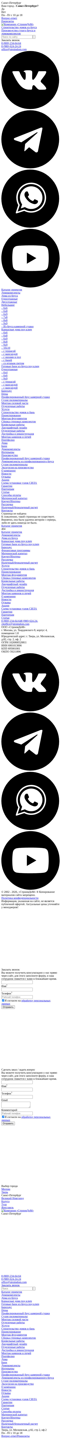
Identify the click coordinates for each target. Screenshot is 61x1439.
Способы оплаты (11, 495)
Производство (9, 455)
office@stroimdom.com (14, 49)
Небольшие (8, 305)
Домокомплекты (10, 292)
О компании (8, 470)
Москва (5, 1189)
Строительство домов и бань (18, 412)
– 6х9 (4, 314)
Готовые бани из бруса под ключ (20, 366)
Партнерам (7, 489)
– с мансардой (9, 354)
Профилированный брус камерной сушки (25, 397)
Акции (5, 479)
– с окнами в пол (11, 357)
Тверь (4, 1192)
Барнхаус (6, 390)
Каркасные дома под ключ (16, 329)
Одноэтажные (9, 298)
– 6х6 (4, 308)
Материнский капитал (14, 498)
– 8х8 (4, 320)
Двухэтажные (9, 301)
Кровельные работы (13, 424)
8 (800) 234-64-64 (11, 43)
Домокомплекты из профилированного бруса (27, 461)
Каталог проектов (11, 289)
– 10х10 (5, 347)
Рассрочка (7, 504)
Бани (4, 446)
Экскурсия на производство (17, 467)
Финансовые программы (15, 550)
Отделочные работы (13, 406)
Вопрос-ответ (9, 18)
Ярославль (7, 1207)
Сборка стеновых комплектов (18, 421)
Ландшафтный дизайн (14, 427)
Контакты (7, 510)
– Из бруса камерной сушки (17, 326)
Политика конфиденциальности (19, 898)
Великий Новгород (12, 1198)
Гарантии (6, 485)
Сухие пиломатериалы (14, 400)
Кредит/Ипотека (10, 501)
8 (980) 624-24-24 (11, 46)
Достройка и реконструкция (17, 433)
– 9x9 (4, 378)
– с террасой (8, 351)
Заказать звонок (10, 40)
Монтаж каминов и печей (16, 436)
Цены (4, 393)
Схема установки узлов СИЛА (19, 482)
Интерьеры (7, 452)
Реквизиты (7, 21)
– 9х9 (4, 323)
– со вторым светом (12, 363)
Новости (6, 473)
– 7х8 (4, 317)
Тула (4, 1204)
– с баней (6, 360)
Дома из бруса (9, 295)
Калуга (5, 1201)
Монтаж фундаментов (14, 418)
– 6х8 (4, 311)
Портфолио (8, 439)
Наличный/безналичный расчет (19, 507)
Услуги (5, 409)
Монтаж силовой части (14, 403)
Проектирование (11, 415)
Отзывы (6, 476)
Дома (4, 443)
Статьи (5, 492)
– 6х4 (4, 372)
